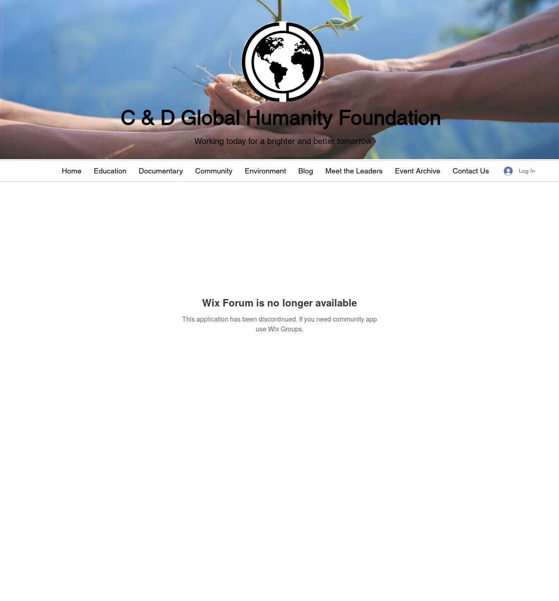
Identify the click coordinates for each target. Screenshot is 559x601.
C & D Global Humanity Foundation (281, 117)
